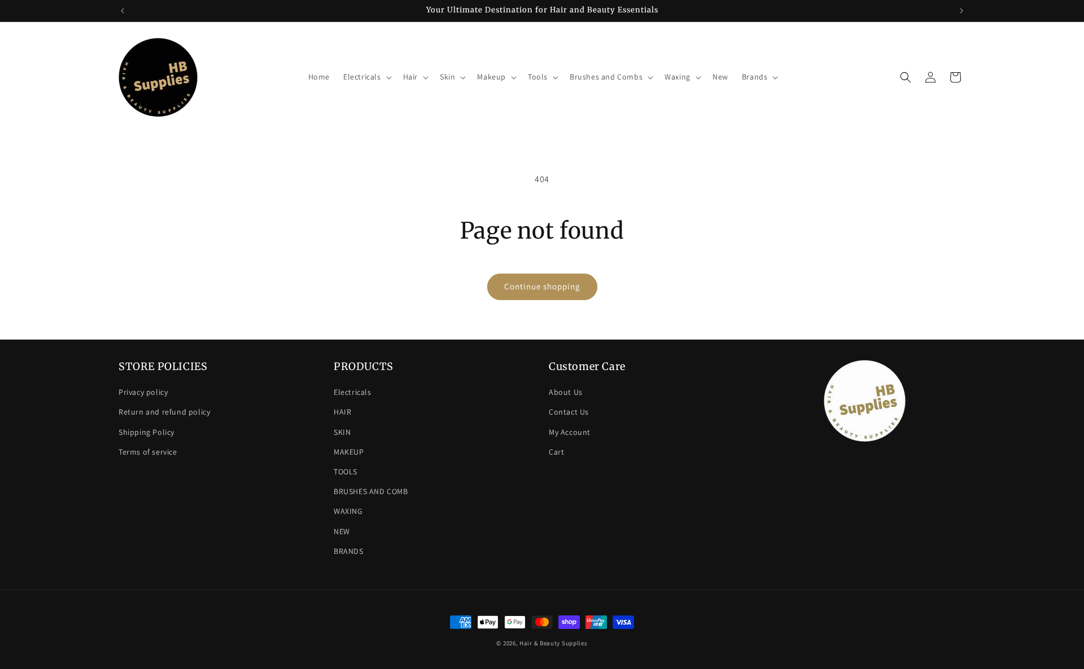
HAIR (342, 412)
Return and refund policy (164, 412)
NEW (342, 531)
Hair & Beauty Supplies (553, 643)
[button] (366, 77)
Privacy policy (143, 392)
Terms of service (148, 452)
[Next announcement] (961, 10)
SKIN (342, 432)
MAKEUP (349, 452)
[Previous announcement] (122, 10)
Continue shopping (542, 286)
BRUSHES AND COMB (371, 491)
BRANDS (349, 551)
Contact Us (569, 412)
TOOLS (345, 471)
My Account (570, 432)
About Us (566, 392)
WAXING (348, 511)
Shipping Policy (146, 432)
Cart (556, 452)
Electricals (352, 392)
